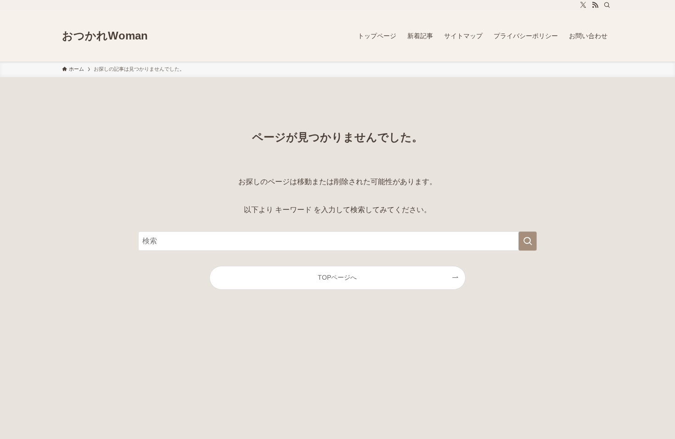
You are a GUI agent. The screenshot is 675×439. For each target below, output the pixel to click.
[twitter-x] (583, 5)
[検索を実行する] (527, 241)
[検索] (607, 5)
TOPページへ (337, 277)
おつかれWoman (105, 35)
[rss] (595, 5)
